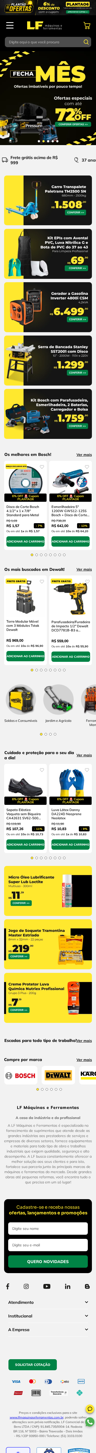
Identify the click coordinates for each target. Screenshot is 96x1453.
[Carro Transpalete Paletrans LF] (48, 226)
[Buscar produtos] (86, 42)
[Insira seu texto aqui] (58, 722)
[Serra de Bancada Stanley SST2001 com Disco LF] (48, 386)
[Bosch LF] (21, 1190)
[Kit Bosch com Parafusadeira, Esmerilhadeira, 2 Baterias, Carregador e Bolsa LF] (48, 439)
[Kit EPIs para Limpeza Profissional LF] (48, 279)
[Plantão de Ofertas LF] (48, 7)
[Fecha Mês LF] (48, 98)
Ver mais (84, 454)
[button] (90, 1410)
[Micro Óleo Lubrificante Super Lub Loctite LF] (48, 928)
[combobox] (48, 42)
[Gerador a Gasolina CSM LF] (48, 333)
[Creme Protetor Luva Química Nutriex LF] (48, 1035)
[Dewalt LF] (58, 1190)
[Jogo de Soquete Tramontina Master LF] (48, 981)
